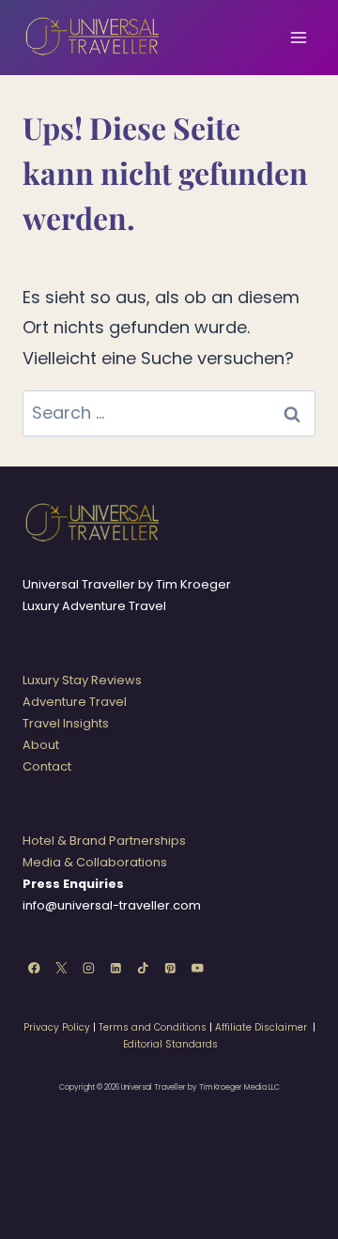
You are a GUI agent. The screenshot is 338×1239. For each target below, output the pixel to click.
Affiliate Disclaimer (261, 1027)
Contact (47, 766)
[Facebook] (34, 967)
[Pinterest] (170, 967)
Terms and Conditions (153, 1027)
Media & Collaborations (95, 862)
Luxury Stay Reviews (82, 680)
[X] (61, 967)
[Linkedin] (116, 967)
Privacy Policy (56, 1027)
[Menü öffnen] (298, 37)
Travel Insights (66, 723)
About (41, 745)
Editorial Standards (170, 1044)
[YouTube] (197, 967)
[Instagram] (88, 967)
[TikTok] (143, 967)
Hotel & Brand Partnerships (104, 841)
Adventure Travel (75, 702)
